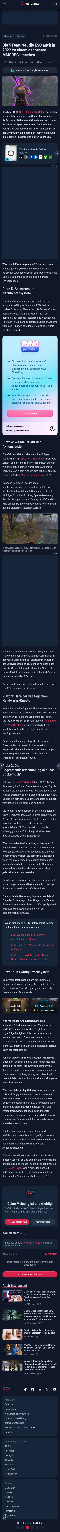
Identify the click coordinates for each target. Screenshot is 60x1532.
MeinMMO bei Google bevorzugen (32, 70)
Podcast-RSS (11, 1474)
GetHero (9, 1497)
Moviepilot (10, 1515)
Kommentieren (43, 1222)
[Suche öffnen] (56, 4)
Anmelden (52, 1254)
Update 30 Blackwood (32, 458)
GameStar (10, 1488)
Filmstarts (10, 1511)
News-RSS (10, 1469)
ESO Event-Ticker (11, 1168)
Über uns (9, 1404)
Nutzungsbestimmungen (17, 1414)
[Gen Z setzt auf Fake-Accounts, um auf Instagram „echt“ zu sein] (12, 1334)
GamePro (9, 1492)
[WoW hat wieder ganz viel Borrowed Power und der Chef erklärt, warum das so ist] (12, 1349)
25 (44, 36)
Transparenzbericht (14, 1423)
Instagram (10, 1455)
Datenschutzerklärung (15, 1418)
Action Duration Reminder (36, 475)
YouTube (9, 1464)
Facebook (9, 1451)
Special (20, 36)
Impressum (10, 1409)
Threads (9, 1460)
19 (52, 36)
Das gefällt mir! (19, 1222)
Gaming (8, 36)
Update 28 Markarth (23, 782)
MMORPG (23, 153)
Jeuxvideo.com (12, 1506)
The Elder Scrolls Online (32, 112)
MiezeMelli (13, 62)
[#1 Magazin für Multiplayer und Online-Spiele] (30, 4)
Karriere (8, 1432)
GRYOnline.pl (11, 1501)
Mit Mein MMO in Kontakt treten (20, 1427)
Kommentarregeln (32, 1242)
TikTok (8, 1446)
